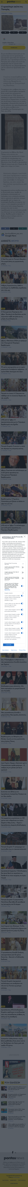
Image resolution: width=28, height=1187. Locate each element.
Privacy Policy (22, 650)
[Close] (25, 537)
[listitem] (14, 564)
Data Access (14, 650)
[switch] (22, 567)
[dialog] (14, 593)
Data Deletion (5, 650)
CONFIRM (8, 644)
